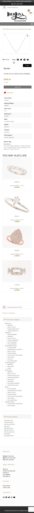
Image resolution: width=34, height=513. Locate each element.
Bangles (10, 325)
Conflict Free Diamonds (9, 471)
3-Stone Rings (11, 388)
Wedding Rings (9, 402)
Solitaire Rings (12, 361)
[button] (27, 35)
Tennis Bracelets (12, 331)
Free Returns (6, 476)
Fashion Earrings (12, 340)
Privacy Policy (6, 485)
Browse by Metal (12, 417)
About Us (5, 469)
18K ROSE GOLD (8, 428)
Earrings (8, 332)
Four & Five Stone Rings (14, 355)
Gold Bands (11, 405)
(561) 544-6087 (10, 459)
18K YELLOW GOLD (9, 432)
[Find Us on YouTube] (14, 497)
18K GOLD (7, 426)
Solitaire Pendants (13, 383)
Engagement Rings (11, 346)
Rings (9, 368)
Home (3, 29)
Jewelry (8, 29)
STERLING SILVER (9, 436)
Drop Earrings (12, 334)
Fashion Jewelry (10, 362)
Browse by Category (12, 320)
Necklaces (14, 29)
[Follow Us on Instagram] (11, 497)
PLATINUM (7, 434)
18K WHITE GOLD (9, 430)
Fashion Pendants (13, 377)
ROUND (6, 100)
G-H (5, 111)
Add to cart (17, 87)
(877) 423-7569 (17, 4)
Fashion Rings (11, 353)
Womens (6, 127)
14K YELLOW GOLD (9, 424)
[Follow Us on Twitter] (9, 497)
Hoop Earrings (12, 342)
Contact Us (11, 456)
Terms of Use (6, 487)
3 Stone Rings (11, 347)
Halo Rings (10, 357)
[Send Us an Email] (4, 497)
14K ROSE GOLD (8, 420)
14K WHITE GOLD (9, 121)
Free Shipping (6, 474)
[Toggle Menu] (32, 24)
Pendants (10, 381)
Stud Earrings (12, 344)
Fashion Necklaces (22, 29)
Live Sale (10, 359)
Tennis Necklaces (12, 385)
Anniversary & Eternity (14, 349)
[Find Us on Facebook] (6, 497)
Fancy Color (11, 327)
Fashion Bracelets (13, 329)
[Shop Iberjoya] (17, 17)
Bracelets (8, 323)
